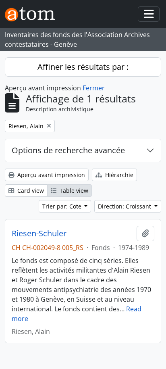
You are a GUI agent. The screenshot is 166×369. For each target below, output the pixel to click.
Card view (30, 190)
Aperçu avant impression (50, 175)
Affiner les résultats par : (83, 66)
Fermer (94, 87)
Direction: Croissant (125, 206)
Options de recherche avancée (68, 150)
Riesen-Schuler (39, 233)
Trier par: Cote (62, 206)
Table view (73, 190)
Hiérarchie (118, 175)
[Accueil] (33, 14)
